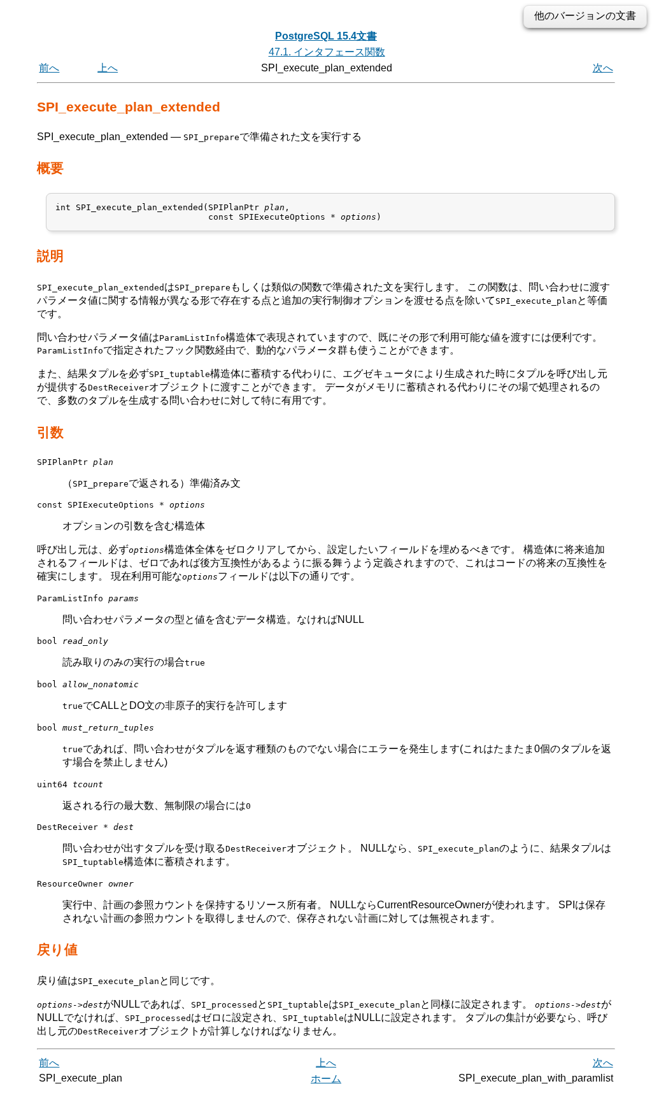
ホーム (326, 1078)
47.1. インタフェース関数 (327, 51)
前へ (49, 67)
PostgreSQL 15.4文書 (326, 36)
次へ (603, 67)
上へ (107, 67)
